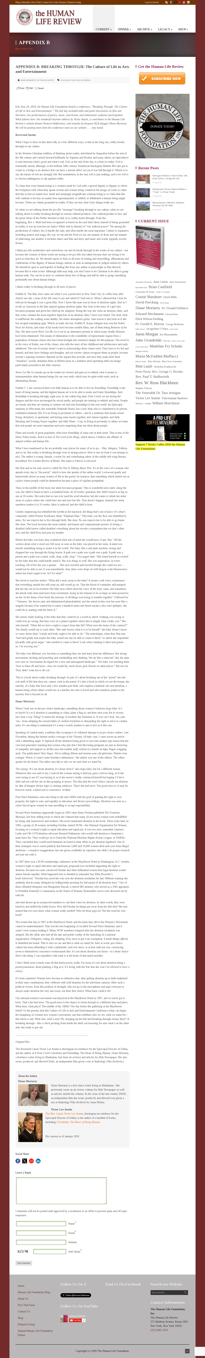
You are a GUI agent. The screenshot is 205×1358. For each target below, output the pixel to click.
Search (156, 2)
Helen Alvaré (140, 329)
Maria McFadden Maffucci (157, 356)
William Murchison (165, 403)
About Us (23, 1298)
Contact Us (47, 2)
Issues (21, 1285)
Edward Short (171, 314)
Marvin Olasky (141, 362)
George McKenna (175, 324)
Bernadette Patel (141, 288)
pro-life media (83, 80)
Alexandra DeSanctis (144, 282)
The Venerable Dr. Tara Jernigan (158, 393)
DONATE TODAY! (162, 126)
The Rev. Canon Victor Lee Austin (64, 1113)
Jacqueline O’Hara (157, 328)
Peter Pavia (143, 371)
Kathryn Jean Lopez (178, 341)
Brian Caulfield (160, 287)
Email (71, 1232)
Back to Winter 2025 (24, 49)
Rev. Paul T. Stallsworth (152, 376)
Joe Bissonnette (169, 334)
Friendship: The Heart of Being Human (78, 1122)
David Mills (170, 297)
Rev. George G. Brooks (167, 371)
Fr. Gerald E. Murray (150, 324)
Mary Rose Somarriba (172, 361)
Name (71, 1223)
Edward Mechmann (150, 314)
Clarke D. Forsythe (163, 292)
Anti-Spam (74, 1251)
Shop (20, 1317)
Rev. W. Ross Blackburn (157, 382)
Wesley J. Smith (143, 403)
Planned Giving (74, 2)
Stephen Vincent (144, 388)
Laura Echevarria (142, 347)
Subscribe (26, 2)
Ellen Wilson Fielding (149, 319)
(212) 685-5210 (159, 1330)
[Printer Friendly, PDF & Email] (30, 88)
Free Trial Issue (26, 1305)
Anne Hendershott (177, 282)
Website (72, 1242)
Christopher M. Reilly (145, 292)
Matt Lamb (144, 366)
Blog (17, 2)
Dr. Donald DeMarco (175, 308)
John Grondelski (148, 340)
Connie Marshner (149, 297)
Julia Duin (166, 341)
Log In (148, 2)
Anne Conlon (160, 281)
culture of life (68, 80)
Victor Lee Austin (45, 80)
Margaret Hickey (142, 351)
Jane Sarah (174, 329)
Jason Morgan (147, 334)
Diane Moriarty (28, 80)
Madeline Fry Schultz (166, 346)
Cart (56, 2)
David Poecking (147, 302)
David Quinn (164, 303)
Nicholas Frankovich (165, 366)
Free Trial (36, 2)
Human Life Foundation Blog (34, 1292)
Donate (62, 2)
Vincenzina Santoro (175, 398)
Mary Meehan (154, 361)
